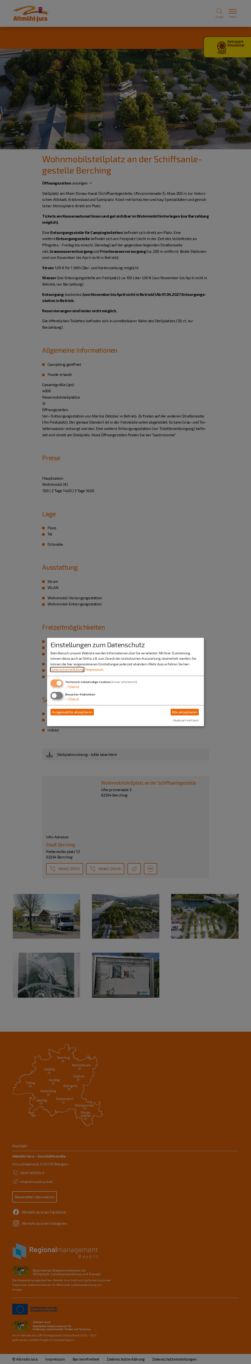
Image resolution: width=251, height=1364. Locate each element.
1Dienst (72, 687)
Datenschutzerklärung (67, 669)
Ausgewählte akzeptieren (72, 712)
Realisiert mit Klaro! (186, 720)
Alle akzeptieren (184, 712)
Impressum (95, 669)
